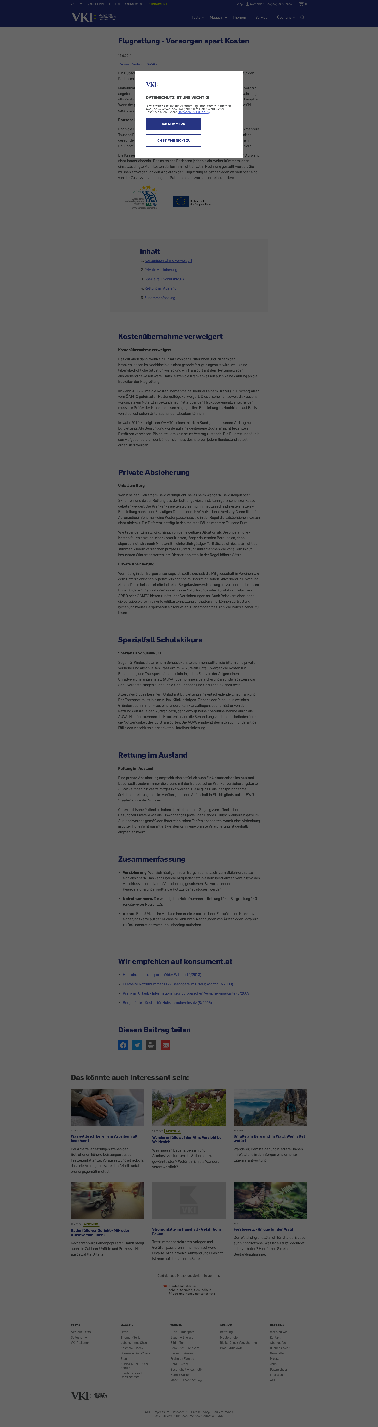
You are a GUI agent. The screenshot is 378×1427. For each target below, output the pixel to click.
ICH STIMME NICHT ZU (173, 140)
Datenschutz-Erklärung (194, 112)
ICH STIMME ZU (173, 124)
